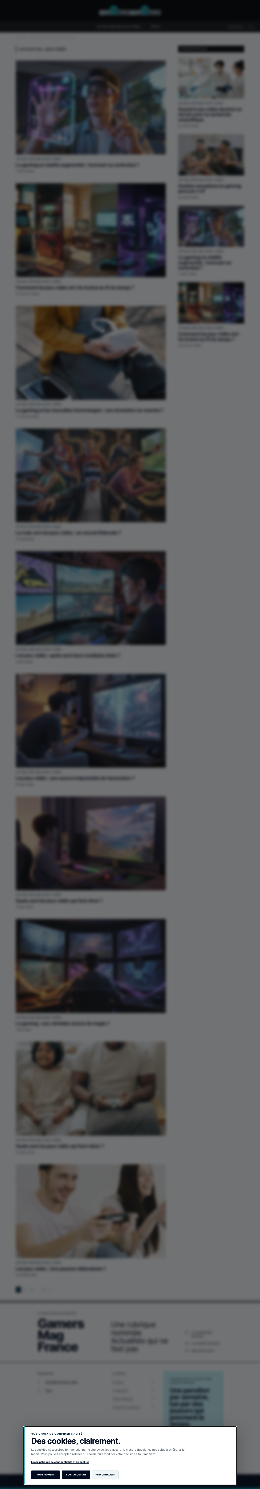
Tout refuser (45, 1474)
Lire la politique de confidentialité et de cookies (60, 1461)
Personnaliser (105, 1474)
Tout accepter (76, 1474)
